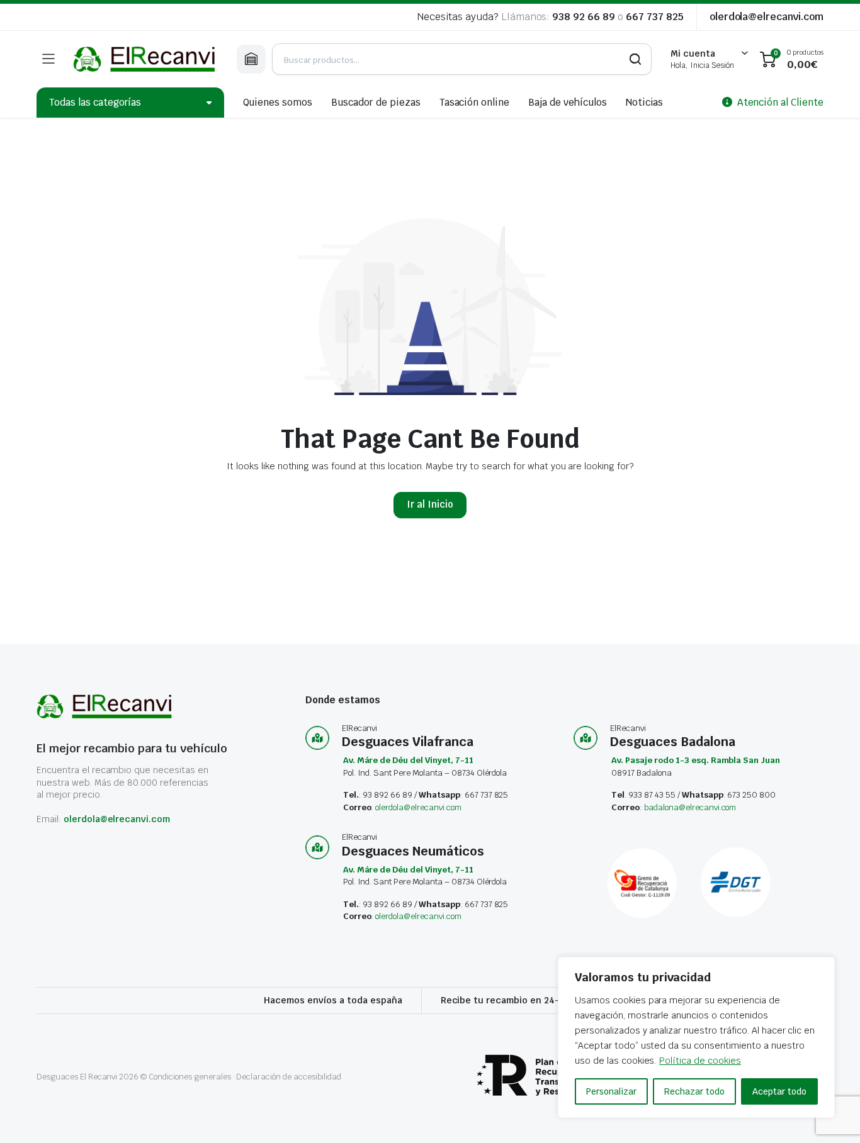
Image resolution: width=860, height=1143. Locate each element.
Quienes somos (278, 102)
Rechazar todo (694, 1091)
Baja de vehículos (567, 102)
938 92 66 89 (583, 16)
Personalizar (611, 1091)
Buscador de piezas (375, 102)
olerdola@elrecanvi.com (766, 16)
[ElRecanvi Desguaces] (145, 59)
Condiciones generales (189, 1076)
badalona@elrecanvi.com (690, 807)
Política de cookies (699, 1060)
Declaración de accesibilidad (288, 1076)
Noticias (645, 102)
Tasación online (474, 102)
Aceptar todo (779, 1091)
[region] (696, 1037)
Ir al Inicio (430, 504)
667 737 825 (655, 16)
